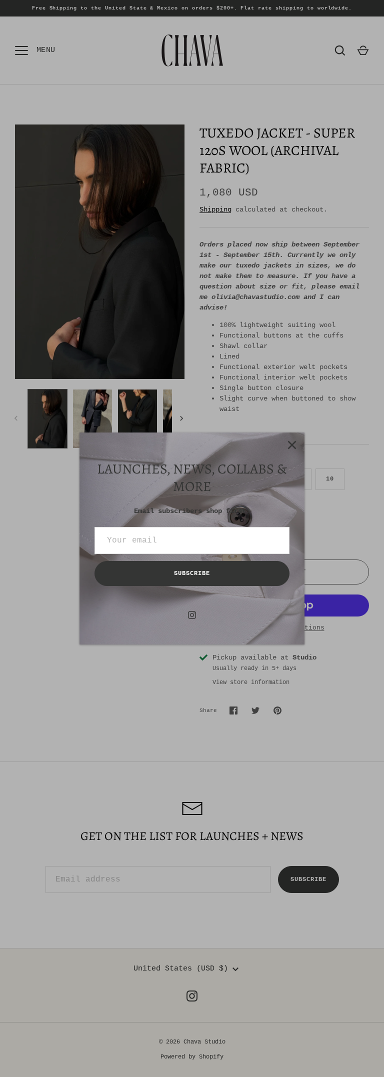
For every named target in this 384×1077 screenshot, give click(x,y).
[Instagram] (192, 615)
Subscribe (192, 573)
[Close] (292, 445)
